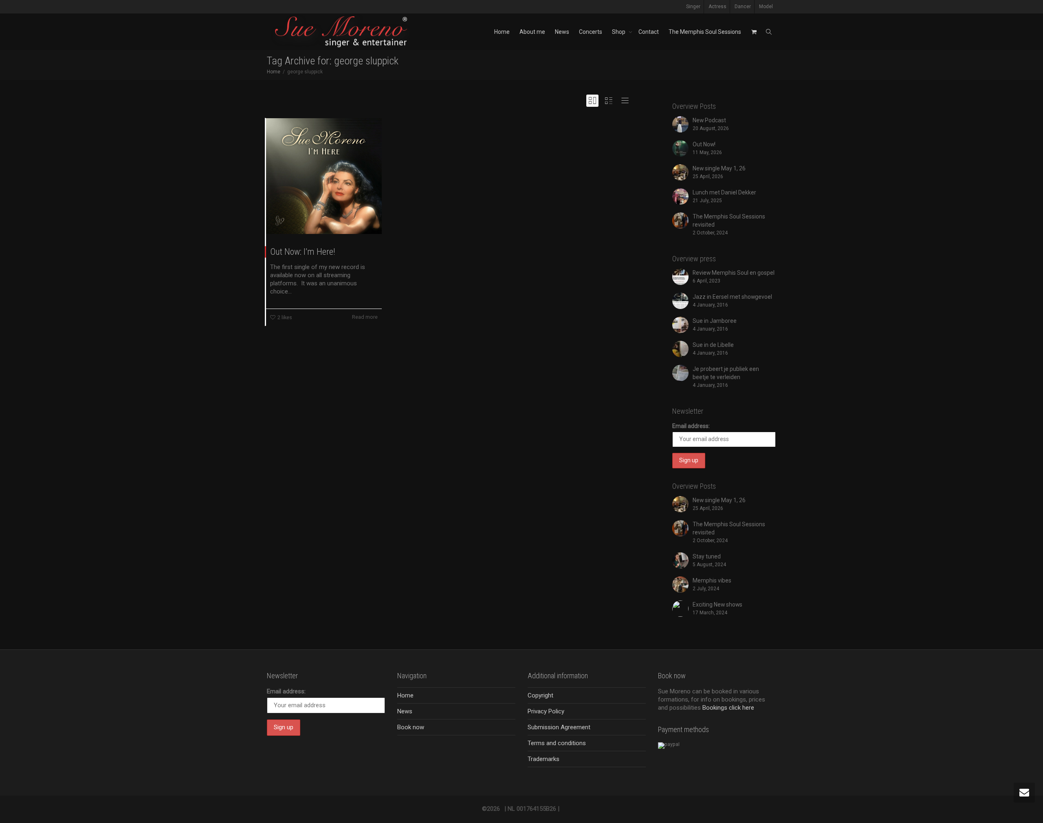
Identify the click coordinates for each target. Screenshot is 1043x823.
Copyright (540, 695)
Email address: (691, 426)
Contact (648, 32)
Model (766, 6)
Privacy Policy (546, 711)
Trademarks (543, 759)
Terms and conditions (557, 743)
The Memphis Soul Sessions (705, 32)
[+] (324, 176)
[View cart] (754, 32)
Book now (410, 727)
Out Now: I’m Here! (302, 252)
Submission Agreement (559, 727)
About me (532, 32)
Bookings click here (728, 707)
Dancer (743, 6)
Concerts (590, 32)
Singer (693, 6)
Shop (619, 32)
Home (502, 32)
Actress (717, 6)
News (562, 32)
